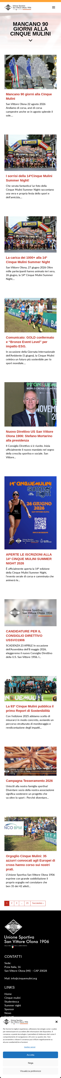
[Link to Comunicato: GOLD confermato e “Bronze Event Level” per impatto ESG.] (30, 315)
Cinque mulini (12, 998)
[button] (56, 1021)
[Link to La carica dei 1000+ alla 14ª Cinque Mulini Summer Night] (30, 234)
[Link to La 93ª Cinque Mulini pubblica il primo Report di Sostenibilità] (30, 688)
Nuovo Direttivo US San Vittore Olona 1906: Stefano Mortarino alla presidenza (29, 436)
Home (8, 994)
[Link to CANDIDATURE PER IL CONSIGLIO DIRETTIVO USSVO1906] (30, 613)
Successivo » (38, 903)
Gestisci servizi (29, 1047)
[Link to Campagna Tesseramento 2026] (30, 761)
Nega (30, 1063)
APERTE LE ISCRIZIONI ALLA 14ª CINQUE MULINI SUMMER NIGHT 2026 (29, 559)
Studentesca (11, 1001)
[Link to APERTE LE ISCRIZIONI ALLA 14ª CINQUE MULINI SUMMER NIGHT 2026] (30, 513)
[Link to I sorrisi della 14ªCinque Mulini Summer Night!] (30, 153)
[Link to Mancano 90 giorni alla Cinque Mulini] (30, 72)
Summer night (12, 1005)
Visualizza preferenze (30, 1071)
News (7, 1013)
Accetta (30, 1055)
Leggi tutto (15, 124)
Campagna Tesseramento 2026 (29, 781)
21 (27, 903)
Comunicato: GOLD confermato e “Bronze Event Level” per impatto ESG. (30, 342)
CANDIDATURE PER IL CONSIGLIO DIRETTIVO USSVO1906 (24, 635)
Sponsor (9, 1009)
